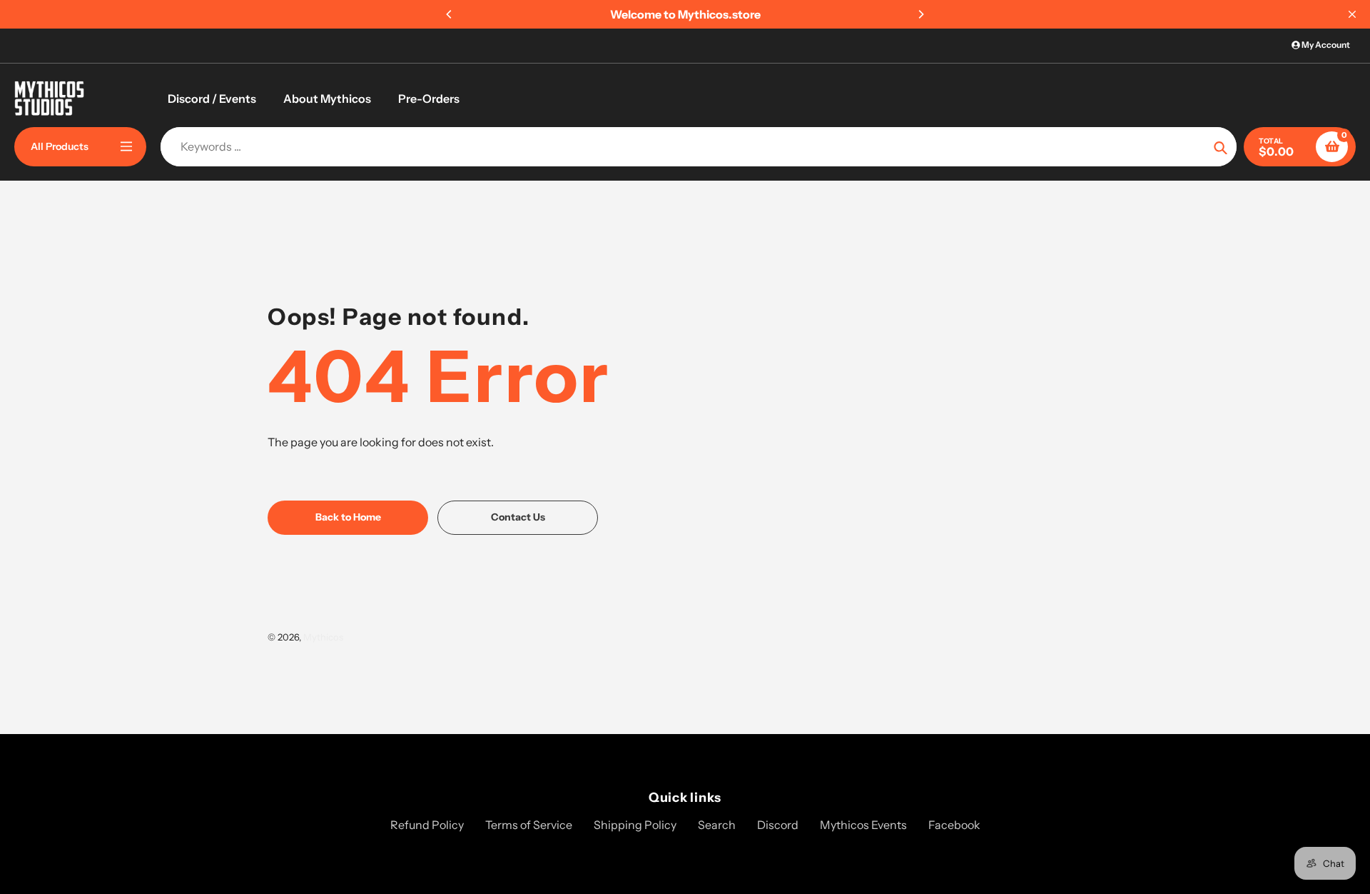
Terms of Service (528, 825)
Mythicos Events (863, 825)
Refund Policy (427, 825)
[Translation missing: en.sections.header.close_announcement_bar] (1352, 14)
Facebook (954, 825)
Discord (777, 825)
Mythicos (323, 637)
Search (717, 825)
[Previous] (449, 14)
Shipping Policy (635, 825)
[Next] (920, 14)
